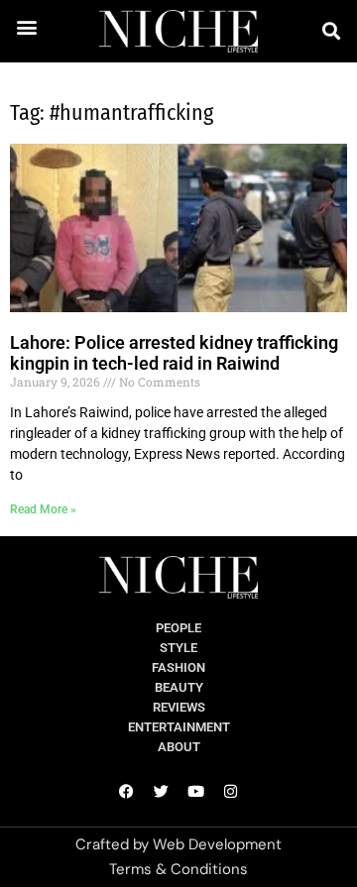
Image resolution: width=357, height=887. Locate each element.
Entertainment (179, 727)
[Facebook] (127, 792)
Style (178, 647)
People (178, 627)
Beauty (179, 687)
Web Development (217, 844)
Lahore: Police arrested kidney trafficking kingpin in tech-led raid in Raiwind (174, 353)
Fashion (178, 667)
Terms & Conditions (178, 869)
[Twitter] (162, 792)
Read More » (43, 509)
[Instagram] (231, 792)
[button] (27, 26)
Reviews (179, 707)
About (179, 746)
